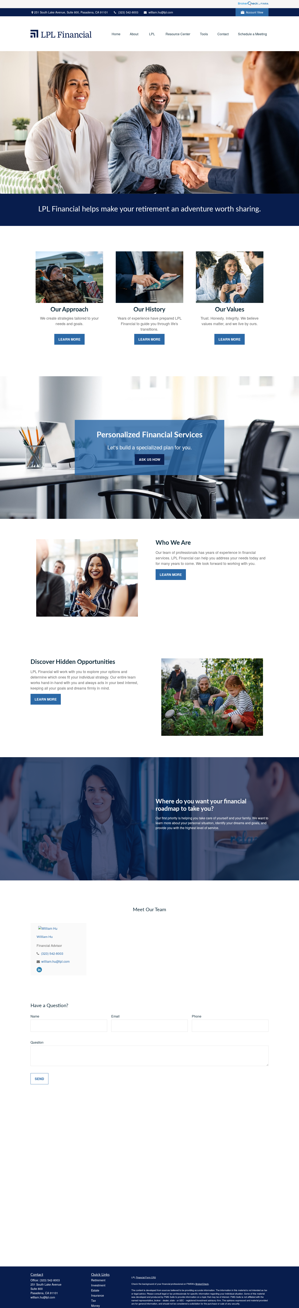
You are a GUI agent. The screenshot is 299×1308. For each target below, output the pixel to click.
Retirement (98, 1280)
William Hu (45, 936)
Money (95, 1306)
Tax (93, 1300)
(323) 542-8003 (128, 12)
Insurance (97, 1295)
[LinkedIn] (39, 969)
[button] (116, 34)
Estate (95, 1290)
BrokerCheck (202, 1283)
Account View (254, 12)
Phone (196, 1016)
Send (39, 1078)
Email (115, 1016)
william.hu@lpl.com (160, 12)
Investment (98, 1285)
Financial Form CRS (146, 1277)
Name (35, 1016)
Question (37, 1042)
